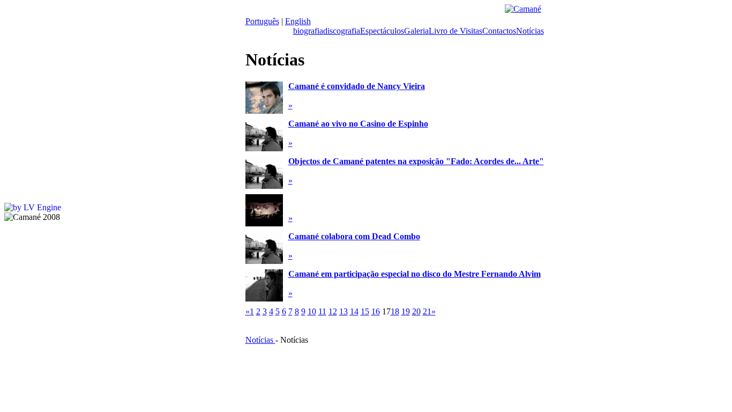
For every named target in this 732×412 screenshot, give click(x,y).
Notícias (530, 30)
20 (416, 311)
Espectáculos (382, 30)
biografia (308, 30)
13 (343, 311)
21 (427, 311)
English (298, 21)
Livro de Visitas (455, 30)
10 (312, 311)
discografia (341, 30)
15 (365, 311)
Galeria (416, 30)
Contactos (499, 30)
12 (332, 311)
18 (395, 311)
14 (354, 311)
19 (405, 311)
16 (375, 311)
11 (322, 311)
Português (262, 21)
